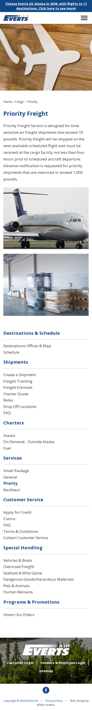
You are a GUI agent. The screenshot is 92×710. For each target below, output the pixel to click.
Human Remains (18, 591)
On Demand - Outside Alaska (28, 441)
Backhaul (11, 489)
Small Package (16, 470)
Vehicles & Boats (17, 560)
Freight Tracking (17, 381)
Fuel (7, 448)
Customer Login (20, 662)
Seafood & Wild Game (22, 573)
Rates (8, 400)
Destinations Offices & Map (27, 345)
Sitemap (46, 671)
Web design (77, 701)
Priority (10, 483)
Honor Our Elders (18, 614)
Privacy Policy (54, 701)
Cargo (19, 101)
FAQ (7, 412)
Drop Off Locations (19, 406)
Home (7, 101)
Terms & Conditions (20, 531)
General (10, 477)
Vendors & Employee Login (62, 662)
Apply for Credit (17, 512)
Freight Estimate (17, 387)
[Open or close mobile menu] (84, 18)
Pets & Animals (16, 585)
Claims (9, 518)
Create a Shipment (19, 374)
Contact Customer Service (25, 537)
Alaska (9, 435)
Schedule (11, 352)
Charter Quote (15, 393)
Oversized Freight (18, 566)
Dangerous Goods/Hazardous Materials (38, 579)
